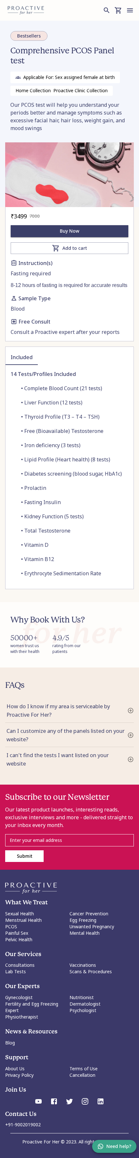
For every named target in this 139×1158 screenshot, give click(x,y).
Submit (24, 856)
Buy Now (69, 231)
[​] (69, 840)
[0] (118, 10)
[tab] (21, 357)
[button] (69, 710)
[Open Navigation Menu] (130, 10)
